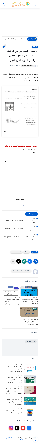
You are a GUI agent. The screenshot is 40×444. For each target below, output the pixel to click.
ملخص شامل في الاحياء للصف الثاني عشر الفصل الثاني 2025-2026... (30, 322)
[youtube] (23, 428)
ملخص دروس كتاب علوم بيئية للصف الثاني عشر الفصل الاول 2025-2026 (14, 380)
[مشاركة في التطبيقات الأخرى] (13, 261)
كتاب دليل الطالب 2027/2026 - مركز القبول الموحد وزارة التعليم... (14, 39)
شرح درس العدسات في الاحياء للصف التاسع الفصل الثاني (19, 238)
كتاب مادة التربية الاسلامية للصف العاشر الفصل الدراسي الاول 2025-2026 (14, 402)
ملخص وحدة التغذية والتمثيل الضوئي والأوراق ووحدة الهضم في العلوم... (11, 302)
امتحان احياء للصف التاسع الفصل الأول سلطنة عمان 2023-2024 (29, 302)
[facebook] (29, 428)
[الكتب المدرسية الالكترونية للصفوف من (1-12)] (30, 412)
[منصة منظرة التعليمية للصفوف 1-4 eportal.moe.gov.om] (30, 368)
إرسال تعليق (31, 341)
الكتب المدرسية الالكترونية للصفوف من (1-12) (14, 412)
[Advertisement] (20, 23)
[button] (29, 261)
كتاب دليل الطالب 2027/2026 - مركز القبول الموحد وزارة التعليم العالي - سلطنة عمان (13, 391)
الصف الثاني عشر (16, 252)
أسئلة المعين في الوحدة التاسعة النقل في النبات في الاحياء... (19, 222)
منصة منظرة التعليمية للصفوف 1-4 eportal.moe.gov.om (15, 369)
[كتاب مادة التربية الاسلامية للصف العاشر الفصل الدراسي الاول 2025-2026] (30, 401)
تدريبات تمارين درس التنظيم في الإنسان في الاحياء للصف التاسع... (19, 230)
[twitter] (17, 428)
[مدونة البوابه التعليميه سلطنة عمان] (20, 4)
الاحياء (35, 46)
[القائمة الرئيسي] (36, 4)
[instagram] (11, 428)
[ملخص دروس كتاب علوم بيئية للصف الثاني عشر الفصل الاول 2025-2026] (30, 379)
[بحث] (3, 4)
